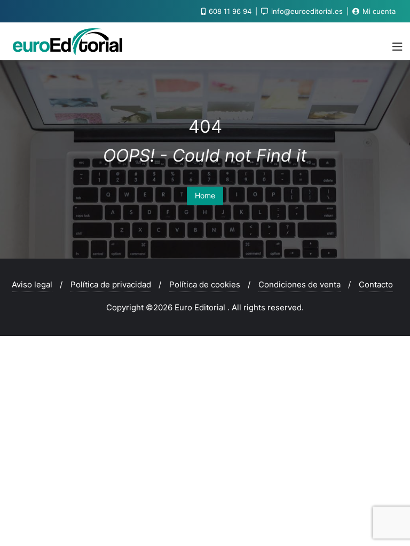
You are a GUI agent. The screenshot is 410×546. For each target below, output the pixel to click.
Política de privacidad (110, 284)
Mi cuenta (378, 11)
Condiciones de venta (299, 284)
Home (205, 195)
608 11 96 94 (230, 11)
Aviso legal (32, 284)
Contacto (376, 284)
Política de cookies (204, 284)
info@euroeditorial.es (307, 11)
